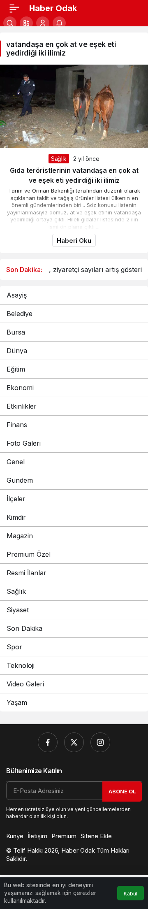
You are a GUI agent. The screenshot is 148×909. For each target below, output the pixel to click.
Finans (17, 425)
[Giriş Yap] (42, 23)
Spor (14, 647)
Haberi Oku (74, 240)
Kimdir (16, 517)
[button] (26, 23)
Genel (16, 462)
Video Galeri (25, 684)
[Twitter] (74, 742)
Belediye (19, 313)
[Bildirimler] (59, 23)
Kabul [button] (130, 893)
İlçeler (16, 499)
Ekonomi (20, 388)
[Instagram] (100, 742)
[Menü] (14, 8)
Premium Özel (29, 554)
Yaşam (17, 702)
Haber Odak (53, 8)
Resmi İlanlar (26, 573)
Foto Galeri (24, 443)
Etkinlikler (22, 406)
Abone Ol (122, 791)
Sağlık (59, 158)
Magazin (20, 536)
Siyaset (18, 610)
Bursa (16, 332)
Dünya (17, 350)
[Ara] (9, 23)
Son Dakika (24, 628)
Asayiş (17, 295)
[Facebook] (48, 742)
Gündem (20, 480)
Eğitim (16, 369)
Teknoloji (21, 665)
